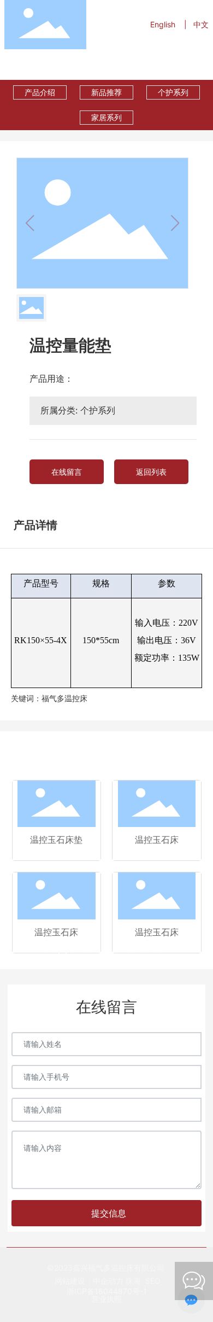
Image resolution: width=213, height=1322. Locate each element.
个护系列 (173, 92)
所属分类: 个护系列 (77, 410)
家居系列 (106, 117)
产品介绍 (40, 92)
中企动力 (108, 1280)
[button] (50, 954)
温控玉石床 (157, 839)
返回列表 (151, 471)
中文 (201, 24)
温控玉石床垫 (56, 839)
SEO (153, 1280)
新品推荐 (106, 92)
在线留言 (66, 471)
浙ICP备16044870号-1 (107, 1291)
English (162, 24)
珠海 (132, 1280)
